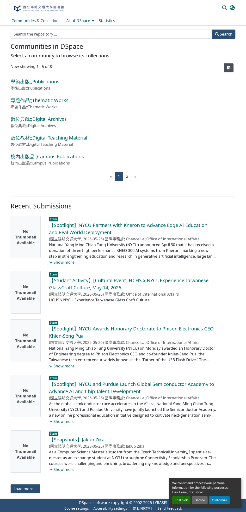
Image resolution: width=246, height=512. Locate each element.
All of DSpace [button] (78, 20)
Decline (200, 500)
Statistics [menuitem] (107, 20)
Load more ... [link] (25, 488)
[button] (39, 8)
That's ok (181, 500)
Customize (219, 500)
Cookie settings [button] (76, 508)
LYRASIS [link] (160, 502)
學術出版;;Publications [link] (35, 81)
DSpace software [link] (94, 502)
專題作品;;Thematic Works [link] (39, 100)
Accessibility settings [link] (110, 508)
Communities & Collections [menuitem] (36, 20)
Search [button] (225, 34)
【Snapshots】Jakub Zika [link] (77, 439)
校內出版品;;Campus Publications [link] (47, 156)
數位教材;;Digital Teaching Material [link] (49, 137)
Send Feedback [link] (170, 508)
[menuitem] (79, 20)
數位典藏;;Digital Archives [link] (39, 119)
